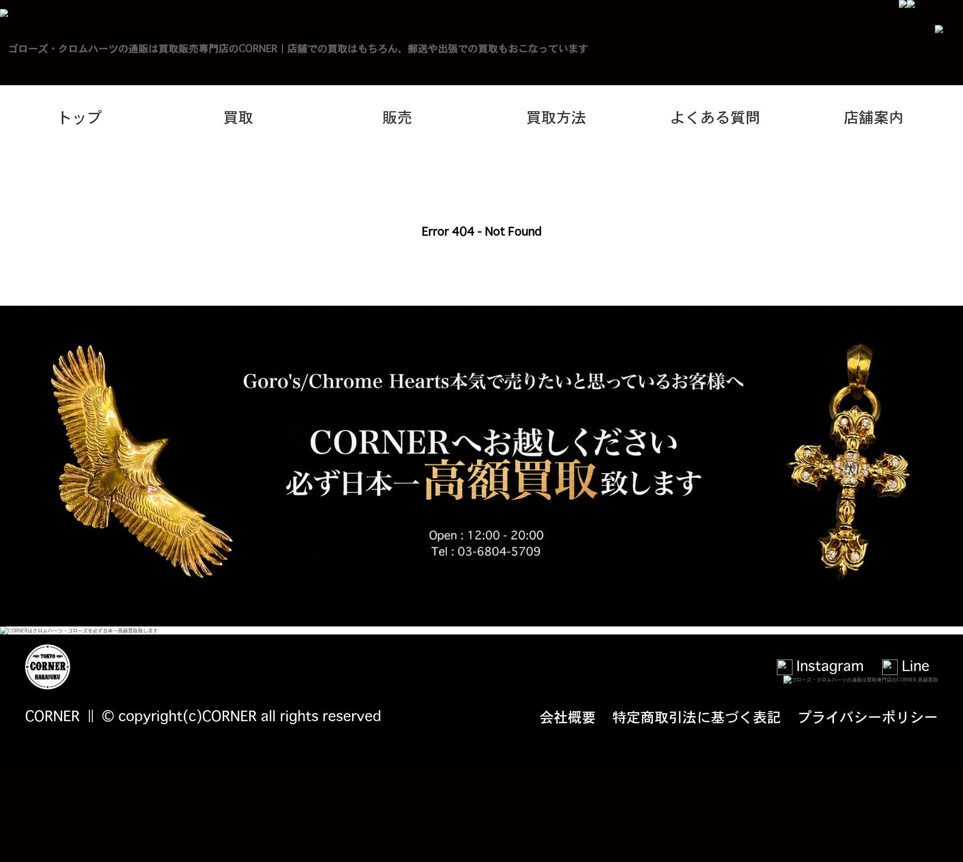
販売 (397, 116)
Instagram (828, 665)
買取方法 (556, 116)
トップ (79, 116)
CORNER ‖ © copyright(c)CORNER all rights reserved (203, 715)
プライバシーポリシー (867, 716)
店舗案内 (874, 116)
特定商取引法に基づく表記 (696, 716)
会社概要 (568, 716)
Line (913, 665)
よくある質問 (715, 116)
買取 (238, 116)
